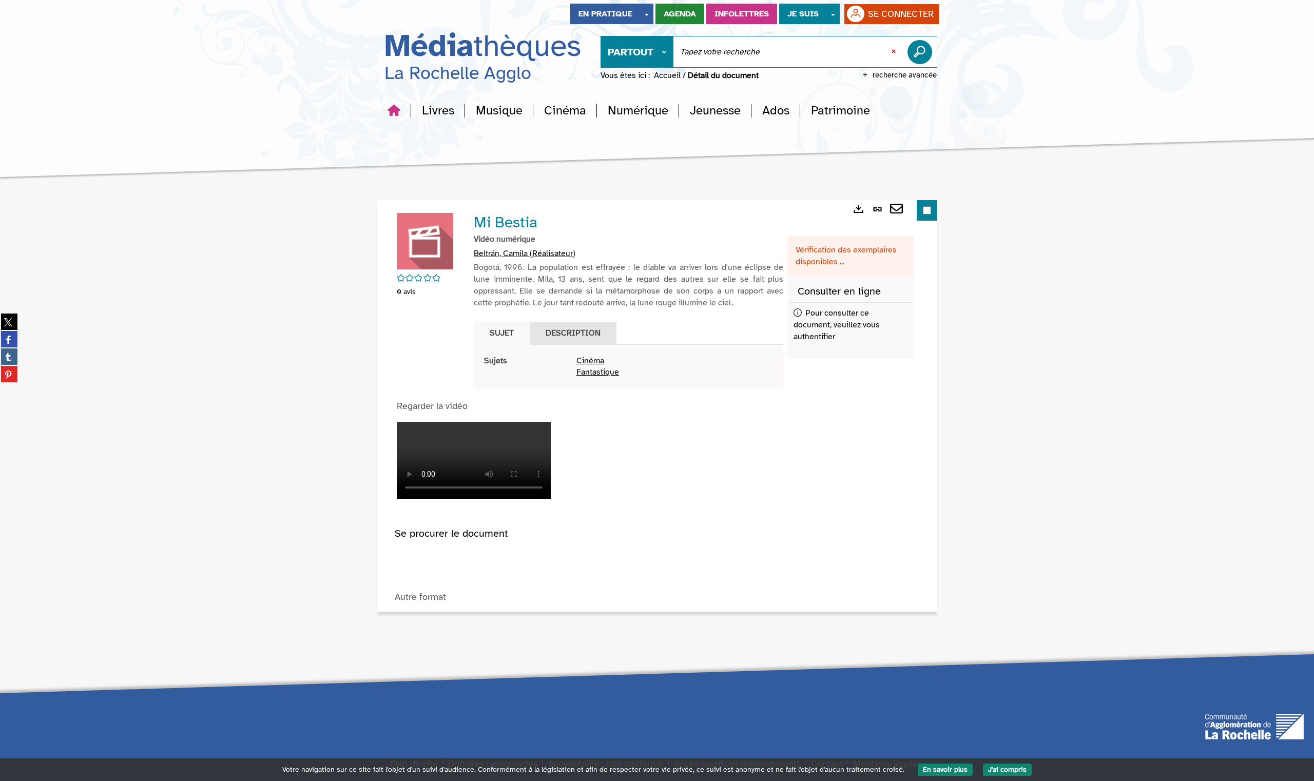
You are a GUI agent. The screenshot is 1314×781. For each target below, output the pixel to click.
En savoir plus (945, 769)
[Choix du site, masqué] (646, 14)
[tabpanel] (628, 367)
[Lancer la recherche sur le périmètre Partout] (922, 51)
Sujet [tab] (502, 333)
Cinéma (590, 361)
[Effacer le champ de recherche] (894, 51)
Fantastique (597, 372)
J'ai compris (1007, 769)
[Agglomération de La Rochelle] (1254, 726)
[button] (438, 110)
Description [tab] (573, 333)
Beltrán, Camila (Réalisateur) (524, 253)
